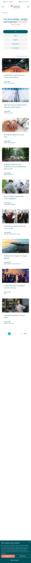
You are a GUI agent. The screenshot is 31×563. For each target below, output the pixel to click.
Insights (15, 40)
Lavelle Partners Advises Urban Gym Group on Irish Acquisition (14, 76)
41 (21, 333)
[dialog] (15, 551)
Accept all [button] (8, 556)
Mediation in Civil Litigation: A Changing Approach (15, 257)
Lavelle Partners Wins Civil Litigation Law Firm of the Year (14, 287)
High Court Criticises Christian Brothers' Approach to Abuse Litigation (15, 106)
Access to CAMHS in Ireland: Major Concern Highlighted (14, 197)
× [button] (29, 542)
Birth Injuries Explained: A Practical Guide (14, 136)
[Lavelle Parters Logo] (15, 6)
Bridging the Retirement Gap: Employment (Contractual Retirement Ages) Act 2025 (15, 166)
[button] (15, 560)
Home (3, 12)
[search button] (3, 6)
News (15, 36)
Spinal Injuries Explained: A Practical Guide (14, 316)
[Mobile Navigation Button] (27, 6)
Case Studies (15, 48)
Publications (15, 44)
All (15, 32)
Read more (3, 553)
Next (25, 333)
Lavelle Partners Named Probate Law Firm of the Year (15, 227)
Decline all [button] (22, 556)
